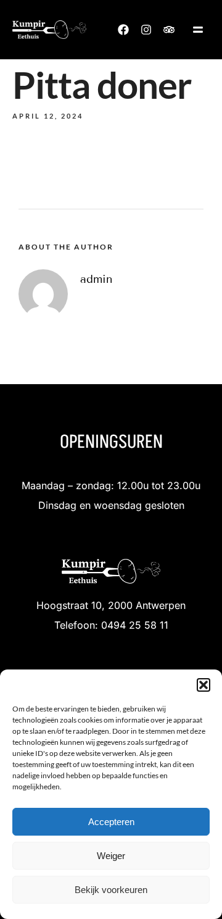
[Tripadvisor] (169, 30)
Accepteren (111, 821)
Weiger (111, 855)
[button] (203, 685)
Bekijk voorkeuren (111, 889)
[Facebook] (123, 30)
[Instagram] (146, 30)
